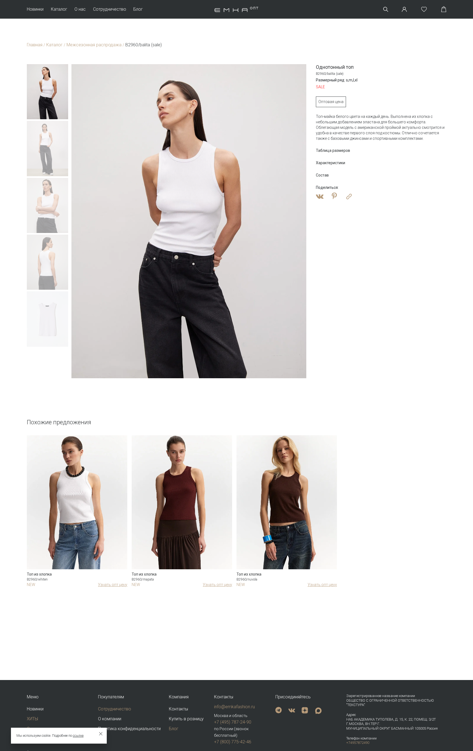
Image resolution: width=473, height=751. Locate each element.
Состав (322, 175)
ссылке (78, 736)
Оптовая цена (331, 101)
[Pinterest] (334, 196)
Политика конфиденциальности (129, 728)
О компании (109, 718)
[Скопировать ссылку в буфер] (349, 196)
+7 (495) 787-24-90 (232, 722)
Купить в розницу (186, 718)
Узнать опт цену (112, 584)
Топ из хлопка (39, 574)
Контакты (178, 709)
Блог (138, 9)
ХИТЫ (32, 718)
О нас (80, 9)
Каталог (59, 9)
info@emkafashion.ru (234, 706)
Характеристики (330, 163)
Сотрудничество (109, 9)
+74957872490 (357, 743)
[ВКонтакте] (320, 196)
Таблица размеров (333, 150)
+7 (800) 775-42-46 (232, 741)
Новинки (35, 9)
